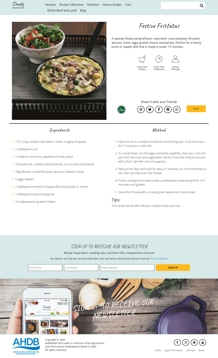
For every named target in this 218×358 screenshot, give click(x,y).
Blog (83, 10)
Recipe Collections (71, 4)
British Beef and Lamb (62, 10)
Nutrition (93, 4)
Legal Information (173, 350)
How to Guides (112, 4)
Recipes (51, 4)
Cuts (128, 4)
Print (196, 108)
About (201, 350)
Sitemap (190, 350)
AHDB (157, 350)
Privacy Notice (159, 258)
